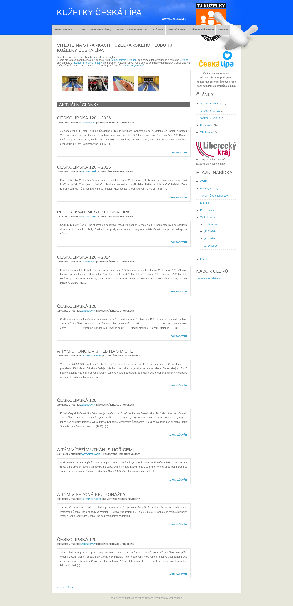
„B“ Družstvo (210, 238)
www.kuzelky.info (174, 19)
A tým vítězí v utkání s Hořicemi (95, 449)
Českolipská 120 (76, 306)
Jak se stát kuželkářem (208, 278)
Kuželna (158, 29)
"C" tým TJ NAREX (210, 118)
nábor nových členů (133, 65)
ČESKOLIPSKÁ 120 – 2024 (84, 257)
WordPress (175, 598)
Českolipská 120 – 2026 (84, 117)
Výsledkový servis (202, 29)
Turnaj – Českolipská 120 (132, 29)
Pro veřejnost (176, 29)
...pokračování (178, 152)
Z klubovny (88, 122)
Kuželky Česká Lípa (99, 12)
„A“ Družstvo (210, 231)
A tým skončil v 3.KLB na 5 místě (95, 351)
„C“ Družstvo (211, 245)
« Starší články (65, 587)
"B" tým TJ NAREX (210, 110)
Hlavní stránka (63, 29)
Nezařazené (88, 171)
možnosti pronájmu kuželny (87, 62)
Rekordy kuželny (100, 29)
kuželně (184, 60)
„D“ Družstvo (211, 224)
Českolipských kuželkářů (123, 60)
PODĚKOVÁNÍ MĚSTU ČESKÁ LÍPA (93, 212)
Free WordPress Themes (139, 598)
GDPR (81, 29)
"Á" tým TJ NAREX (91, 355)
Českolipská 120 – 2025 (84, 167)
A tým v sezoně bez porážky (91, 494)
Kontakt (223, 29)
